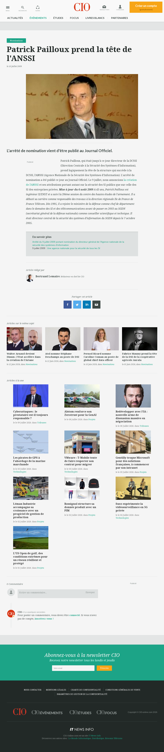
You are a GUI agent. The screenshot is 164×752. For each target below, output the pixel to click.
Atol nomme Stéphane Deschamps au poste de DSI (62, 355)
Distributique (98, 738)
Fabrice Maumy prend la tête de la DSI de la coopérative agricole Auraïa (139, 357)
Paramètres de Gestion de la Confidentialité (82, 694)
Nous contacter (32, 689)
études (58, 17)
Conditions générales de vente (122, 689)
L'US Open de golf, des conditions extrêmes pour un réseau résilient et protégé (30, 558)
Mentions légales (56, 689)
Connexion (120, 10)
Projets (91, 419)
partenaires (119, 17)
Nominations (16, 40)
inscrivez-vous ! (44, 618)
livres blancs (95, 17)
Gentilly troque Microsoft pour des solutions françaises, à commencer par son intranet (133, 462)
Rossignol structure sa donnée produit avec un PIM (80, 507)
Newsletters (104, 10)
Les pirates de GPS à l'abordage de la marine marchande (29, 461)
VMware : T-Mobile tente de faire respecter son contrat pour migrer (80, 461)
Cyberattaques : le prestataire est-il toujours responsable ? (30, 415)
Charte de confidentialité (86, 689)
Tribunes (41, 422)
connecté (74, 615)
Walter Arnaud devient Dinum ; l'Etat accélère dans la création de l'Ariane (24, 357)
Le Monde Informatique (79, 738)
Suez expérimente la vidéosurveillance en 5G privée (132, 507)
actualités (15, 17)
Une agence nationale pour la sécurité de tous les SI (73, 248)
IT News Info (95, 735)
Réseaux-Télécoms (113, 738)
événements (38, 17)
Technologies (19, 471)
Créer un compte (146, 7)
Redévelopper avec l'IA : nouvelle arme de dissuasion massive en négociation (132, 416)
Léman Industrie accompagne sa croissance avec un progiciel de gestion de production (28, 510)
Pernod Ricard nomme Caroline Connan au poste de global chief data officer (101, 357)
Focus (74, 17)
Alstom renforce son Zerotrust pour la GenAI (80, 413)
